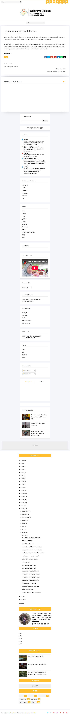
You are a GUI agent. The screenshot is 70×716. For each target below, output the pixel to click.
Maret (24, 535)
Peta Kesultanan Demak (35, 656)
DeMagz (26, 167)
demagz (24, 313)
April (23, 532)
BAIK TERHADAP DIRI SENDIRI (31, 538)
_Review (24, 229)
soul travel (23, 702)
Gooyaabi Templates (30, 713)
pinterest (24, 190)
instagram (25, 193)
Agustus (24, 520)
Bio (23, 352)
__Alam (24, 221)
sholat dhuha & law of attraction (31, 547)
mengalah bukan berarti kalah (30, 586)
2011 (22, 505)
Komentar (27, 374)
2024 (22, 466)
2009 (22, 596)
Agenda (24, 349)
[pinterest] (66, 2)
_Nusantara (25, 227)
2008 (22, 599)
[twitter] (47, 2)
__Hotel (24, 216)
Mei (23, 529)
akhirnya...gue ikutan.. (28, 589)
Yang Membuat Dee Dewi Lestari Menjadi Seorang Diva (39, 417)
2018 (22, 484)
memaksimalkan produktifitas (30, 571)
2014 (22, 496)
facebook (25, 185)
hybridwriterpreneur (27, 320)
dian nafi (26, 153)
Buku (23, 237)
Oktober (25, 514)
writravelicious (26, 323)
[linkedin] (42, 624)
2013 (22, 499)
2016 (22, 490)
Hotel (21, 696)
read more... (7, 54)
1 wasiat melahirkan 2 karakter (31, 574)
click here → (35, 621)
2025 (22, 463)
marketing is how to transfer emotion (33, 553)
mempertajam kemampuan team (32, 550)
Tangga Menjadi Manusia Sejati (31, 592)
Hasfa (26, 139)
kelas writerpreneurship (41, 382)
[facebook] (50, 2)
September (25, 517)
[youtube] (63, 2)
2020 (22, 478)
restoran (34, 699)
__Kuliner (24, 219)
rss (23, 198)
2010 (22, 508)
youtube (24, 196)
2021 (22, 475)
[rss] (60, 2)
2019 (22, 481)
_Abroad (24, 224)
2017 (22, 487)
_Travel (24, 214)
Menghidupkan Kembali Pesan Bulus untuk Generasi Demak (34, 155)
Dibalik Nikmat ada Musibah (30, 559)
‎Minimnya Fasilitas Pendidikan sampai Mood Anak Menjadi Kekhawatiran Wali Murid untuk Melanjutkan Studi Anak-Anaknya (34, 162)
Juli (23, 523)
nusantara (23, 699)
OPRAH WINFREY (27, 541)
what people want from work (30, 556)
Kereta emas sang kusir (29, 583)
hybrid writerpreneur (30, 158)
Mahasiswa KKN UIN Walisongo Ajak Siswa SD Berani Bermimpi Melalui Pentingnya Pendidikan (34, 142)
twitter (24, 188)
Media (23, 357)
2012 (22, 502)
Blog (23, 235)
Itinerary (24, 355)
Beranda (21, 603)
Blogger (40, 128)
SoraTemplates (12, 713)
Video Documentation (28, 232)
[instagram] (57, 2)
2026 (22, 460)
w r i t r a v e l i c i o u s (31, 146)
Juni (23, 526)
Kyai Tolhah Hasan (27, 544)
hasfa (23, 318)
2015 (22, 493)
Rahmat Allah (26, 562)
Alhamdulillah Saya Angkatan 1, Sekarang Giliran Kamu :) (37, 433)
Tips (23, 211)
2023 (22, 469)
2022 (22, 472)
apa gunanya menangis (29, 565)
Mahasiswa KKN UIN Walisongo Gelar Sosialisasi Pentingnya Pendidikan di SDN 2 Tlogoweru (34, 149)
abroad (31, 696)
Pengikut (28, 382)
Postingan (27, 370)
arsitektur (42, 696)
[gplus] (54, 2)
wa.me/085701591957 (28, 338)
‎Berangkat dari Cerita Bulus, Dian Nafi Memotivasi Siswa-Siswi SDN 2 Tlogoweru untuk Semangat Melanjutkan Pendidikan (34, 171)
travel (34, 702)
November (25, 511)
